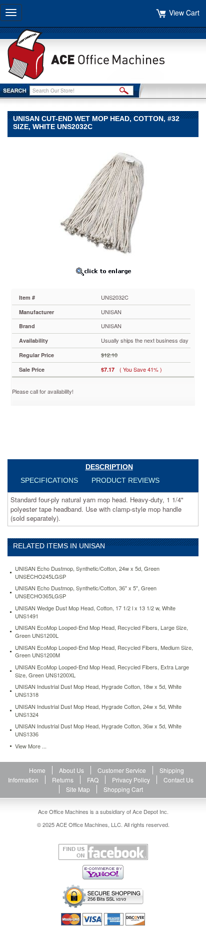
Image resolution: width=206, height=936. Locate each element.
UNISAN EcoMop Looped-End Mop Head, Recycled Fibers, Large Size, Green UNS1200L (101, 631)
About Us (71, 770)
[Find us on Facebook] (103, 852)
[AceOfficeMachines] (103, 54)
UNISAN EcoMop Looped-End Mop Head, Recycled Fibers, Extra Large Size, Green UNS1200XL (102, 671)
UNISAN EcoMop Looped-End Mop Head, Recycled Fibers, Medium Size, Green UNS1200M (104, 651)
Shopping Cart (123, 789)
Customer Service (122, 770)
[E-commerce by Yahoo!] (103, 872)
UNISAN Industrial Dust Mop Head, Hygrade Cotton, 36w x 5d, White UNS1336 (98, 730)
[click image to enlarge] (103, 271)
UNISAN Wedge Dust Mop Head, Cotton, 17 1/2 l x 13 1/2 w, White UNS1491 (95, 612)
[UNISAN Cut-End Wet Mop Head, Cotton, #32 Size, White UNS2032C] (103, 202)
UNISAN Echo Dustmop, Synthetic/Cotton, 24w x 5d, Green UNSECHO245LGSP (87, 572)
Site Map (78, 789)
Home (37, 770)
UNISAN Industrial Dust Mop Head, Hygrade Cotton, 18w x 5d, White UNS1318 (98, 690)
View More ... (30, 746)
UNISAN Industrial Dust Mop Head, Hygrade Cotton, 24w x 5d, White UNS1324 (98, 710)
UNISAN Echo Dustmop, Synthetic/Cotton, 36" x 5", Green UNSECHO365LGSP (85, 592)
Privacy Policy (131, 779)
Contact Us (179, 779)
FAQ (92, 779)
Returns (63, 779)
